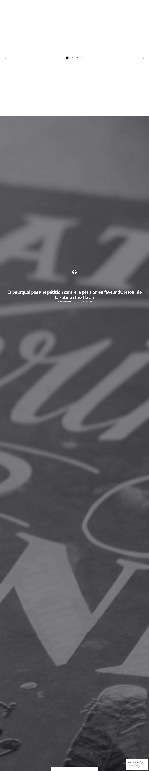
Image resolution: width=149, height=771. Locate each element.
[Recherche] (143, 58)
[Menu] (6, 58)
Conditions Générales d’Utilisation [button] (133, 765)
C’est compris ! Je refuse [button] (136, 767)
